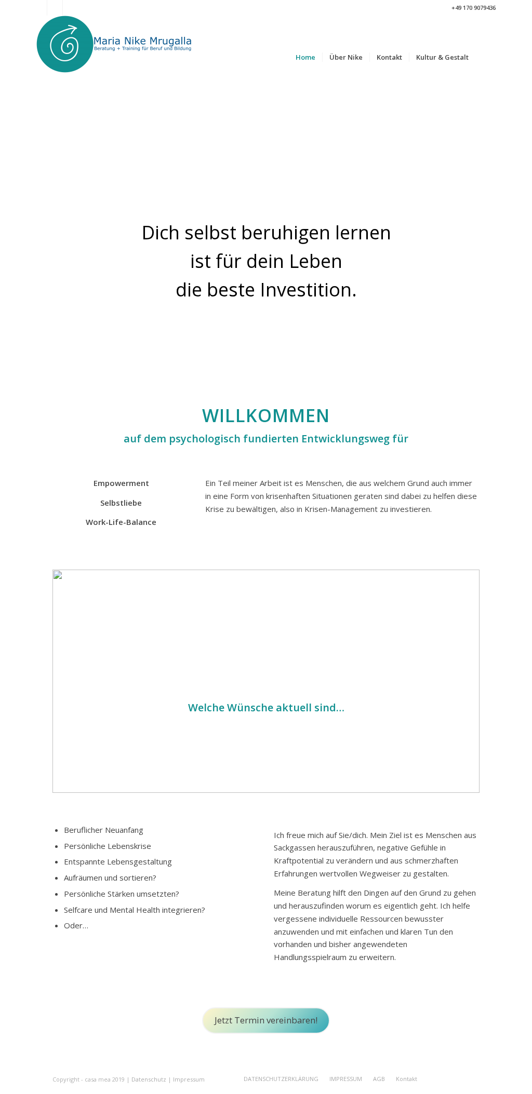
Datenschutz (148, 1079)
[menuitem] (305, 57)
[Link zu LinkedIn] (70, 8)
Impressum (189, 1079)
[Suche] (485, 57)
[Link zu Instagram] (54, 8)
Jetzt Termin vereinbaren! (266, 1020)
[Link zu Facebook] (39, 8)
